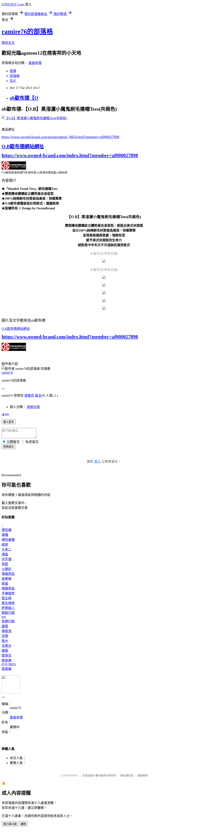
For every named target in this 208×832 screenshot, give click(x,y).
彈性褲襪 (8, 539)
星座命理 (34, 63)
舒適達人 (8, 608)
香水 (5, 641)
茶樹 (5, 636)
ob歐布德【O (24, 98)
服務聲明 (142, 775)
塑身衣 (6, 655)
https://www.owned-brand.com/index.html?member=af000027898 (70, 155)
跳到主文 (8, 42)
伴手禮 (6, 559)
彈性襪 (6, 530)
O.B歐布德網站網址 (23, 146)
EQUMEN (9, 664)
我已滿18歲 (10, 824)
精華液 (6, 631)
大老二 (6, 549)
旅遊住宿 (33, 407)
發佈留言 (8, 446)
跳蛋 (5, 583)
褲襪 (5, 535)
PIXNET (73, 775)
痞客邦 (29, 395)
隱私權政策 (126, 775)
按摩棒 (6, 578)
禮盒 (5, 554)
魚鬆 (5, 564)
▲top (5, 414)
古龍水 (6, 645)
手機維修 (8, 593)
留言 (38, 395)
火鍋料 (6, 569)
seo (4, 616)
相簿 (13, 71)
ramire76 (7, 372)
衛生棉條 (8, 603)
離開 (23, 824)
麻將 (5, 544)
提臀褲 (6, 669)
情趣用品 (8, 574)
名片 (13, 80)
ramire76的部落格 (27, 31)
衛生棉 (6, 598)
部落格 (15, 76)
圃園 (5, 650)
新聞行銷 (8, 621)
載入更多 (8, 421)
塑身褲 (6, 660)
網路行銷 (8, 613)
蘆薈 (5, 626)
